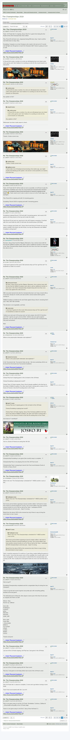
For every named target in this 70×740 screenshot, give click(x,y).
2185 (54, 65)
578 (54, 269)
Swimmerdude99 (54, 532)
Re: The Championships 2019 (14, 29)
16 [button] (64, 26)
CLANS (52, 5)
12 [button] (54, 26)
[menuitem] (12, 10)
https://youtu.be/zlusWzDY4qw (12, 52)
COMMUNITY (57, 5)
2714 (54, 533)
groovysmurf (53, 247)
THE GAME (25, 5)
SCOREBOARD (36, 5)
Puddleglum (53, 483)
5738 (54, 86)
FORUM (65, 4)
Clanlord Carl (53, 341)
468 (54, 484)
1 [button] (51, 26)
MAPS (30, 5)
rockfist (52, 63)
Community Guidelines (16, 23)
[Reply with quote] (46, 30)
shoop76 (52, 82)
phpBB (9, 727)
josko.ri (52, 403)
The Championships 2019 (12, 17)
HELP (66, 5)
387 (54, 343)
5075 (54, 405)
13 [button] (57, 26)
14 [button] (59, 26)
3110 (54, 252)
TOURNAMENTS (45, 5)
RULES (65, 6)
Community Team (12, 18)
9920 (54, 39)
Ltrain (51, 267)
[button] (46, 26)
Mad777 (52, 37)
